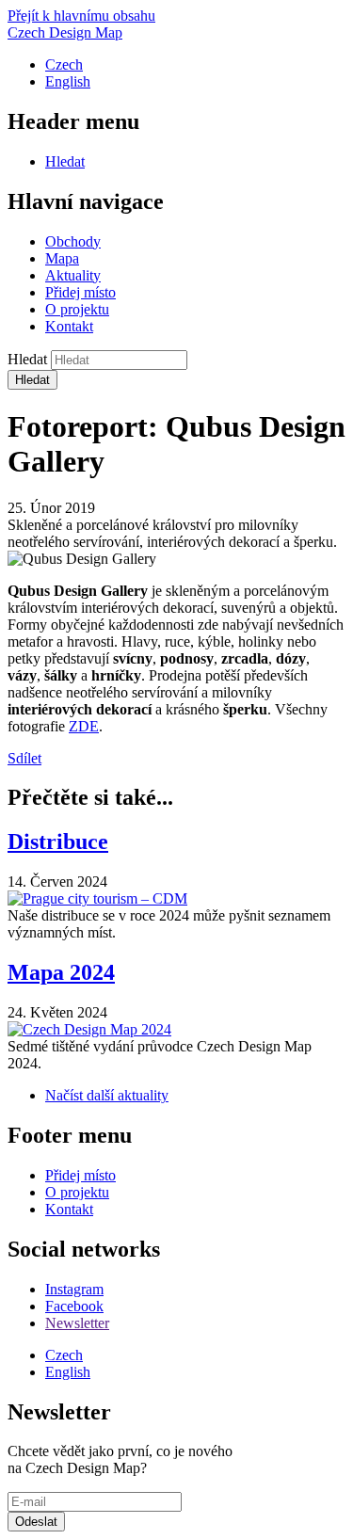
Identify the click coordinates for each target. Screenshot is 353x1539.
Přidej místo (80, 292)
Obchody (73, 241)
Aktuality (73, 275)
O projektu (77, 309)
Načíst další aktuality (106, 1095)
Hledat (65, 161)
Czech (64, 64)
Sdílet (24, 758)
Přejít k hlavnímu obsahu (81, 16)
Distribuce (58, 841)
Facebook (74, 1306)
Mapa (62, 258)
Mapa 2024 (61, 972)
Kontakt (69, 326)
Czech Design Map (65, 32)
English (67, 81)
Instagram (74, 1289)
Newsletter (77, 1323)
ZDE (84, 726)
